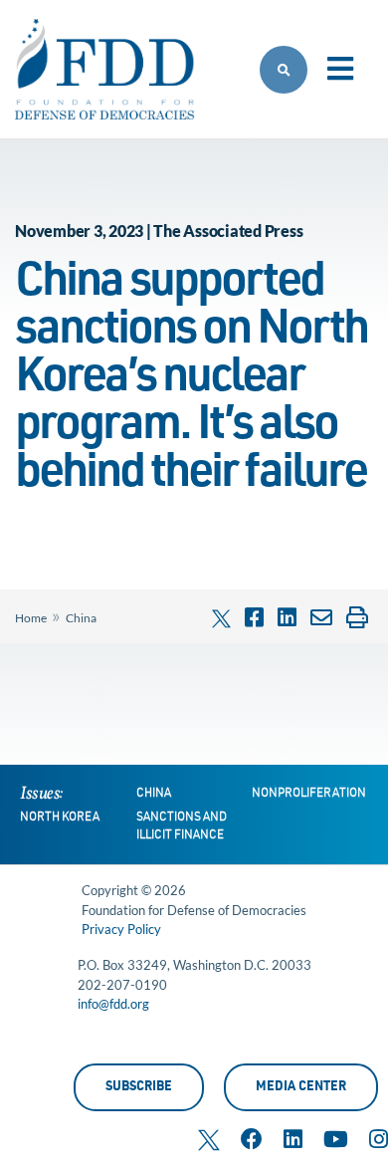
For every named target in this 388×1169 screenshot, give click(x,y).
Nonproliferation (309, 794)
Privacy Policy (121, 929)
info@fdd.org (113, 1004)
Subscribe (138, 1087)
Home (31, 617)
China (81, 617)
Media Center (301, 1087)
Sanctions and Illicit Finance (181, 826)
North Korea (59, 817)
